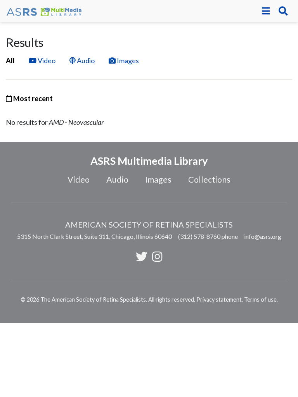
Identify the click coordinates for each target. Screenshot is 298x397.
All (10, 60)
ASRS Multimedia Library (149, 160)
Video (46, 60)
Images (128, 60)
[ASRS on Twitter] (141, 256)
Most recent (32, 98)
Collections (209, 179)
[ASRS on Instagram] (157, 256)
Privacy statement (219, 299)
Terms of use (260, 299)
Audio (86, 60)
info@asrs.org (262, 236)
